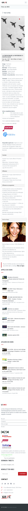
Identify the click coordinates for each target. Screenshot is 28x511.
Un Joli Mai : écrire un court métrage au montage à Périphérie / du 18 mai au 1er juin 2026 (13, 351)
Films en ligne (4, 424)
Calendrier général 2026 (13, 335)
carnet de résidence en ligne (12, 121)
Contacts (3, 421)
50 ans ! (3, 426)
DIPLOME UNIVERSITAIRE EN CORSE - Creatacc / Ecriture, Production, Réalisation (12, 299)
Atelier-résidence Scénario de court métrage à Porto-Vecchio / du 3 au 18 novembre (13, 389)
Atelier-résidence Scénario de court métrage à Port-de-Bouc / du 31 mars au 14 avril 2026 (13, 379)
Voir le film (7, 13)
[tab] (13, 12)
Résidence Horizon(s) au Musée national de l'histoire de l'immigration (13, 279)
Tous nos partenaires (9, 458)
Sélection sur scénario (13, 309)
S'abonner (22, 473)
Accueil (3, 418)
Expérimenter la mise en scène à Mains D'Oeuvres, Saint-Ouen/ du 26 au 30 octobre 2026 (13, 369)
